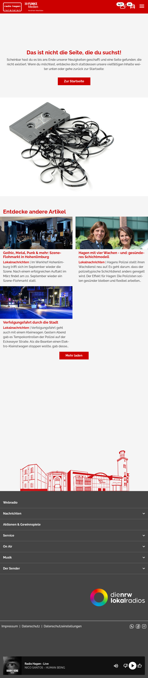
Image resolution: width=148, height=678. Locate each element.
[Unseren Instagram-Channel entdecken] (144, 626)
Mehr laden (74, 355)
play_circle (132, 665)
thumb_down (125, 665)
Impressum (10, 626)
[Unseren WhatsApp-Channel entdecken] (132, 626)
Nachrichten (12, 513)
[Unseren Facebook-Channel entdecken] (138, 626)
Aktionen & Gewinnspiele (22, 524)
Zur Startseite (74, 81)
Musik (7, 557)
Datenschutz (31, 626)
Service (8, 535)
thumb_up (139, 665)
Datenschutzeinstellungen (63, 626)
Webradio (10, 502)
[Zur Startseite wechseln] (12, 7)
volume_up (116, 666)
